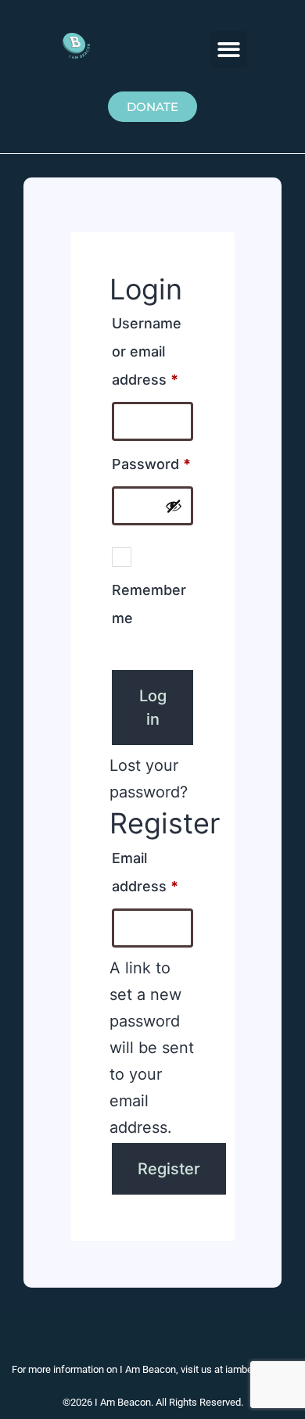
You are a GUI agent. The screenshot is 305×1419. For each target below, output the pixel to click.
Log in (153, 707)
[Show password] (173, 505)
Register (169, 1168)
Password (152, 461)
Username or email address (152, 349)
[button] (228, 49)
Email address (152, 869)
